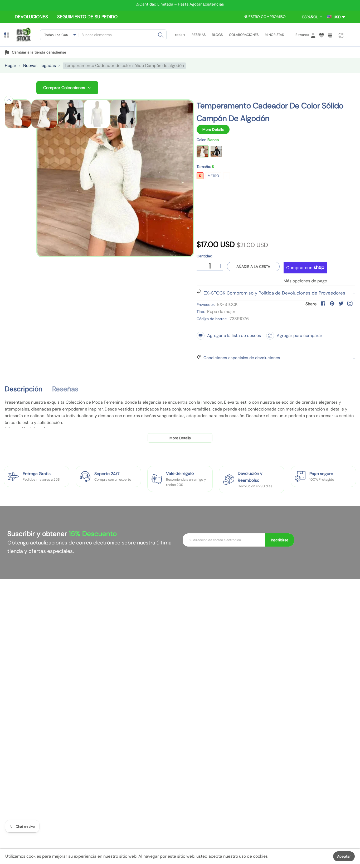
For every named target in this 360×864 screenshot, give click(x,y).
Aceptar (344, 856)
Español (310, 17)
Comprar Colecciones (64, 87)
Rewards (302, 34)
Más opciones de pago (305, 281)
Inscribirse (279, 540)
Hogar (10, 65)
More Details (213, 129)
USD (336, 17)
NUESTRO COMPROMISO (265, 16)
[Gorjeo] (341, 303)
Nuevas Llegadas (39, 65)
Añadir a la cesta (253, 266)
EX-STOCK (227, 304)
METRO (213, 175)
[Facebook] (323, 303)
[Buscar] (161, 35)
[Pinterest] (332, 303)
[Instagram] (350, 303)
